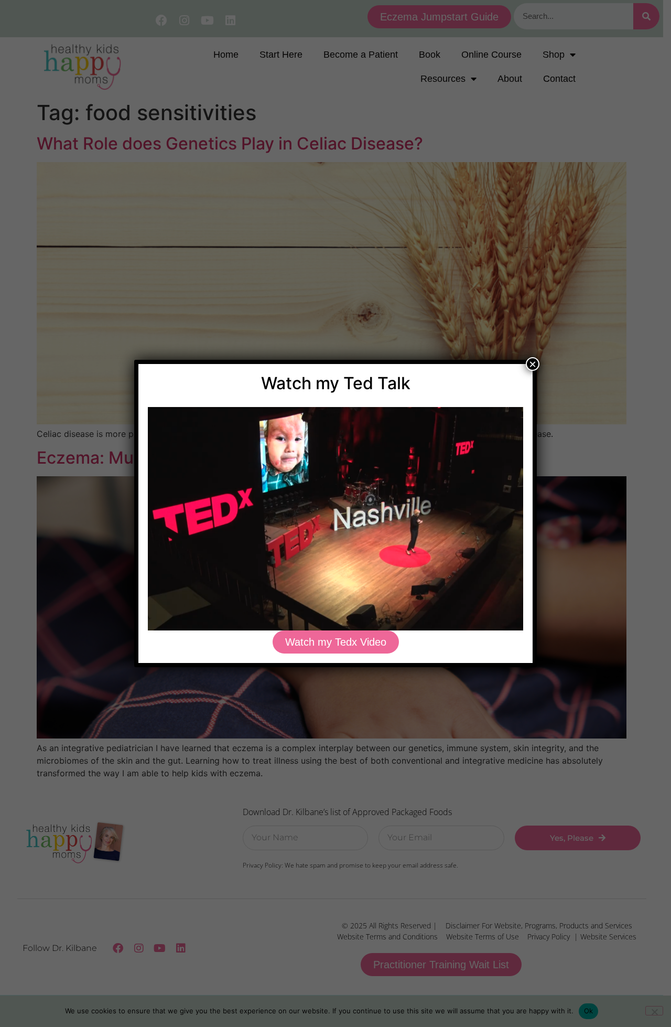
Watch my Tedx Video (335, 642)
